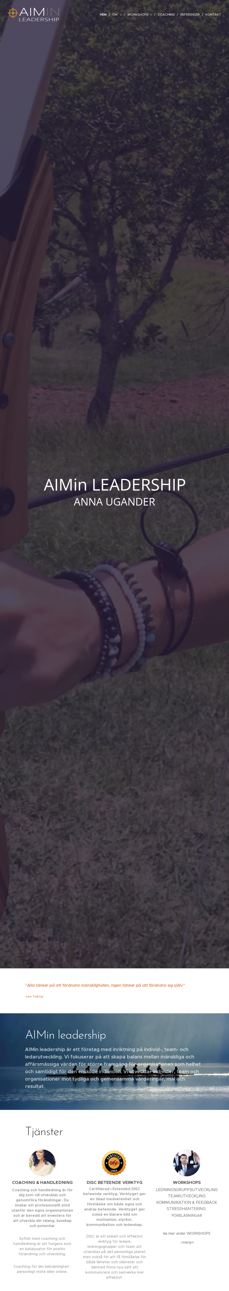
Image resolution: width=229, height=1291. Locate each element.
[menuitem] (104, 14)
